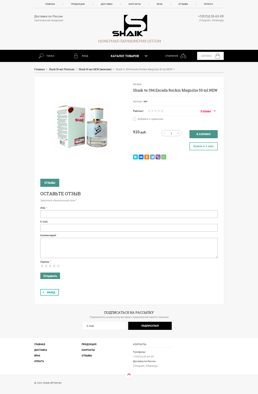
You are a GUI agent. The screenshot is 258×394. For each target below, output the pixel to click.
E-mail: (44, 221)
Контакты (135, 3)
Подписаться (150, 325)
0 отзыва (206, 111)
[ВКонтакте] (141, 157)
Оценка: (45, 261)
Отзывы (183, 3)
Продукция (78, 3)
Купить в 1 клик (204, 146)
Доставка (106, 3)
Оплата (208, 3)
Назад (51, 292)
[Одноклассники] (146, 157)
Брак (159, 3)
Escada (137, 84)
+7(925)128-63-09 (211, 16)
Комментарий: (49, 235)
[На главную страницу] (129, 25)
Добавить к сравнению (150, 119)
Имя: (43, 208)
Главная (50, 3)
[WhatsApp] (163, 157)
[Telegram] (152, 157)
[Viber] (158, 157)
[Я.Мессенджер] (135, 157)
